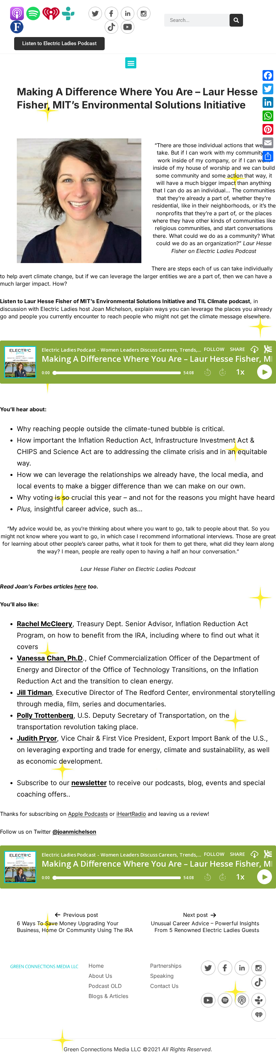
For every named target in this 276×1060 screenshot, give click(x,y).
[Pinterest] (268, 129)
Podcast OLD (105, 986)
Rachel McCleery (44, 624)
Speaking (162, 975)
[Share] (268, 156)
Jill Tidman (34, 692)
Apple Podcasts (88, 813)
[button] (130, 62)
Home (96, 965)
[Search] (236, 20)
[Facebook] (268, 75)
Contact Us (164, 986)
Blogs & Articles (108, 996)
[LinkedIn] (268, 102)
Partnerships (165, 965)
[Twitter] (268, 89)
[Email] (268, 143)
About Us (100, 975)
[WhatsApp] (268, 116)
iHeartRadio (131, 813)
